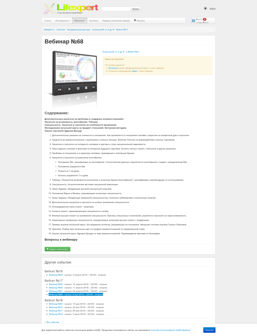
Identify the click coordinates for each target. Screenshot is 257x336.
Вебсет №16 (54, 271)
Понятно (209, 329)
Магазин (140, 20)
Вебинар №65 (78, 284)
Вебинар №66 (78, 287)
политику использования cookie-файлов (170, 329)
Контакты (93, 20)
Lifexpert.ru (49, 29)
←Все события (52, 322)
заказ (134, 70)
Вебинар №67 (78, 290)
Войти (213, 8)
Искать (136, 8)
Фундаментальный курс (78, 29)
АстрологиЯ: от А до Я (103, 29)
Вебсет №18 (54, 300)
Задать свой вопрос (58, 249)
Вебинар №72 (76, 313)
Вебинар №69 (76, 303)
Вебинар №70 (76, 307)
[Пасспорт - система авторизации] (205, 8)
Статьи (47, 20)
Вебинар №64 (77, 274)
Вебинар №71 (76, 310)
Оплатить (113, 67)
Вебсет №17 (122, 29)
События (61, 29)
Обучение (79, 20)
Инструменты (61, 20)
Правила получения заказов (116, 20)
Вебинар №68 (76, 294)
